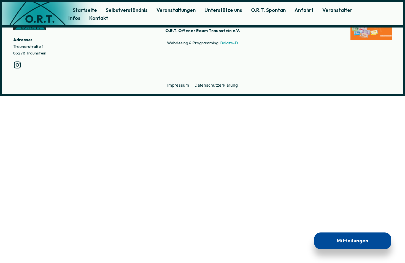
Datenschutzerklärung (216, 85)
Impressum (178, 85)
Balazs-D (229, 42)
